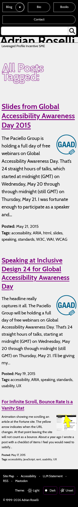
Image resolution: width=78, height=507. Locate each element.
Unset (69, 490)
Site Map (8, 476)
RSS (5, 481)
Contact (39, 19)
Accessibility (28, 476)
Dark (53, 490)
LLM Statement (53, 476)
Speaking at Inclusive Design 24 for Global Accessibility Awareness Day (35, 273)
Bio (39, 7)
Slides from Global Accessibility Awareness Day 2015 (38, 115)
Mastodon (21, 481)
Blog (9, 7)
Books (64, 7)
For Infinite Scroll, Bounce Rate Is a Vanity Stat (37, 405)
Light (36, 490)
